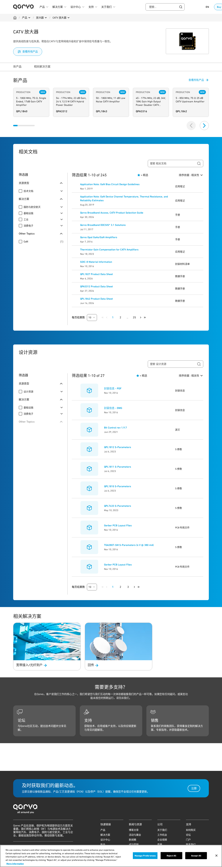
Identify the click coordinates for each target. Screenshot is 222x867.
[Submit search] (199, 163)
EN (207, 6)
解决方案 (105, 834)
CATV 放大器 (59, 17)
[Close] (216, 855)
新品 (102, 844)
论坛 (188, 834)
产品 (24, 17)
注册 (194, 788)
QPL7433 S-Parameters (117, 505)
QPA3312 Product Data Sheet (96, 286)
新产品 (17, 66)
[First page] (102, 317)
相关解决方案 (42, 66)
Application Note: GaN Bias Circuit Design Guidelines (109, 184)
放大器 (40, 17)
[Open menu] (29, 17)
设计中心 (105, 839)
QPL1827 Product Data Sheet (96, 274)
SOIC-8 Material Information (96, 261)
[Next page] (140, 317)
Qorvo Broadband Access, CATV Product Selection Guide (111, 212)
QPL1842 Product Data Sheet (96, 298)
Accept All (196, 855)
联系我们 (191, 844)
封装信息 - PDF (112, 388)
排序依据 (189, 175)
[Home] (15, 17)
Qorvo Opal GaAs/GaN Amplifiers (98, 237)
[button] (92, 317)
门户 (188, 839)
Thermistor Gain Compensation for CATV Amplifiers (109, 249)
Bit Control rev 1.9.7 (115, 427)
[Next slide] (204, 125)
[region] (111, 856)
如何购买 (191, 830)
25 (134, 317)
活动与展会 (135, 834)
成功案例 (134, 844)
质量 (159, 844)
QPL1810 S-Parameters (117, 486)
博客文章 (134, 830)
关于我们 (162, 830)
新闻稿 (132, 839)
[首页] (111, 810)
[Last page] (144, 317)
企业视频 (162, 839)
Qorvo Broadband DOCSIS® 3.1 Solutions (103, 225)
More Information (15, 863)
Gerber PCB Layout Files (118, 525)
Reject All (171, 855)
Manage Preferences (145, 855)
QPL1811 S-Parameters (117, 466)
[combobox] (165, 7)
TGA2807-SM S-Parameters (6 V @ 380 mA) (129, 545)
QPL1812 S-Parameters (117, 447)
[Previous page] (106, 317)
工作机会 (162, 834)
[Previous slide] (191, 125)
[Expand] (61, 191)
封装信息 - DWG (113, 408)
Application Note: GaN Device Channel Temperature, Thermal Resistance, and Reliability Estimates (124, 198)
